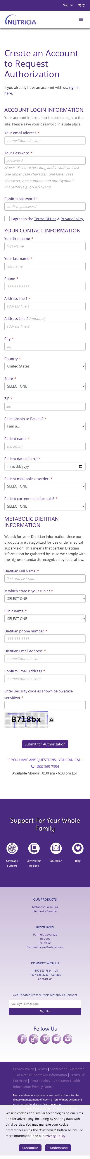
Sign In (68, 5)
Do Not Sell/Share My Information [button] (41, 1075)
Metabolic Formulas (45, 907)
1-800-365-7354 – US (45, 970)
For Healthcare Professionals (45, 947)
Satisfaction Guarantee (67, 1069)
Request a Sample (45, 911)
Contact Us (45, 979)
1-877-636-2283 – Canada (45, 975)
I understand (58, 1148)
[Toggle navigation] (79, 19)
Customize (30, 1148)
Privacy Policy (23, 1069)
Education (45, 943)
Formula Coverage (45, 934)
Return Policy (40, 1080)
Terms (42, 1069)
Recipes (45, 939)
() (83, 5)
